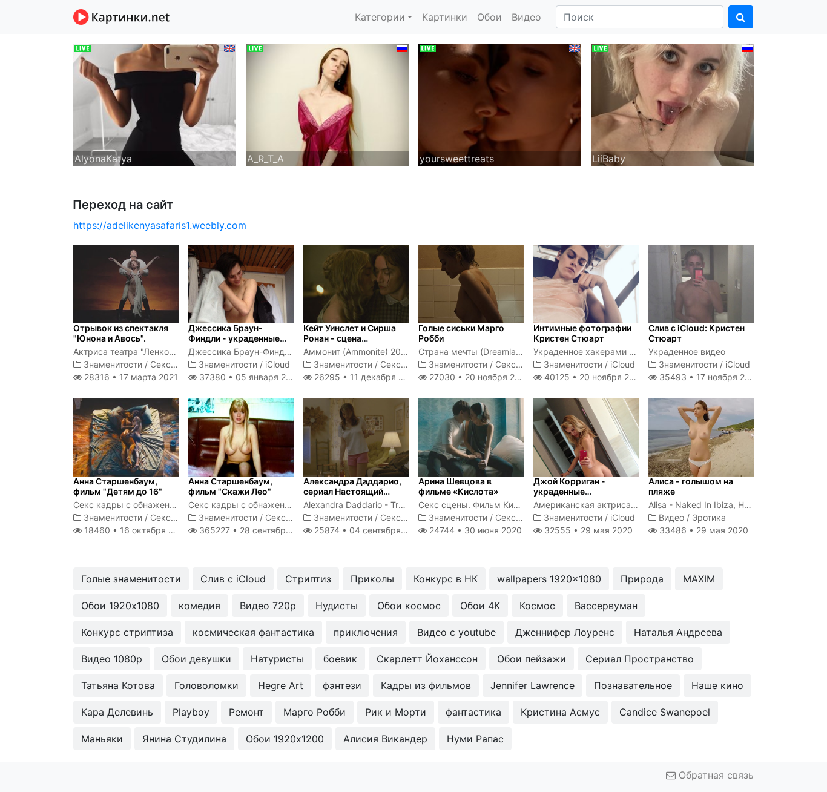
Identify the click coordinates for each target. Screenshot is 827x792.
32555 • (587, 530)
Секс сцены (175, 364)
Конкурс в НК (446, 579)
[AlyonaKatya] (154, 103)
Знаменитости (113, 364)
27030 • (478, 377)
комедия (199, 605)
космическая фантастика (253, 632)
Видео (526, 17)
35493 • (708, 377)
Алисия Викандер (385, 739)
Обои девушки (196, 659)
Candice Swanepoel (664, 712)
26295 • (365, 377)
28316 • (130, 377)
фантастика (473, 712)
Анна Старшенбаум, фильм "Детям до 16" (117, 486)
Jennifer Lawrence (532, 685)
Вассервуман (606, 605)
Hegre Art (280, 685)
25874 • (368, 530)
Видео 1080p (111, 659)
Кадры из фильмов (426, 685)
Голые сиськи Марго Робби (461, 333)
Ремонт (246, 712)
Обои (489, 17)
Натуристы (277, 659)
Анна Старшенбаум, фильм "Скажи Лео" (230, 486)
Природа (642, 579)
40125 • (593, 377)
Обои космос (409, 605)
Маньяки (102, 739)
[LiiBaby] (672, 103)
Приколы (372, 579)
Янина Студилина (184, 739)
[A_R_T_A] (327, 103)
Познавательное (633, 685)
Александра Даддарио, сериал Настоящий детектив (352, 491)
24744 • (474, 530)
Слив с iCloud (233, 579)
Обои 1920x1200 (285, 739)
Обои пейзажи (531, 659)
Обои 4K (480, 605)
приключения (366, 632)
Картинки (444, 17)
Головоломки (206, 685)
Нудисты (336, 605)
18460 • (135, 530)
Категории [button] (380, 17)
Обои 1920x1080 (120, 605)
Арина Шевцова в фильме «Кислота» (458, 486)
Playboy (191, 712)
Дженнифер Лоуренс (564, 632)
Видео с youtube (456, 632)
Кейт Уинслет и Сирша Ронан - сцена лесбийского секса (349, 338)
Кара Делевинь (117, 712)
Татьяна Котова (118, 685)
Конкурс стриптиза (127, 632)
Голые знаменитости (131, 579)
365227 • (255, 530)
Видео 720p (268, 605)
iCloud (277, 364)
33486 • (702, 530)
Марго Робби (314, 712)
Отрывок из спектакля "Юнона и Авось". (120, 333)
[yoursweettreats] (499, 103)
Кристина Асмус (560, 712)
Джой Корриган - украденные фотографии (569, 491)
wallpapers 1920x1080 (549, 579)
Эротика (709, 517)
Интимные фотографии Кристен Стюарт (582, 333)
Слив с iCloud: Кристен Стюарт (696, 333)
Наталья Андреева (678, 632)
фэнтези (342, 685)
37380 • (248, 377)
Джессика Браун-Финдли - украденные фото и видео (234, 338)
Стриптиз (308, 579)
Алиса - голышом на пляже (690, 486)
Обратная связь (715, 775)
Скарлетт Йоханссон (427, 659)
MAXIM (699, 579)
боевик (340, 659)
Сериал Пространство (639, 659)
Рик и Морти (395, 712)
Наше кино (717, 685)
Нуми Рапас (475, 739)
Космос (537, 605)
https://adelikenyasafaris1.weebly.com (159, 225)
